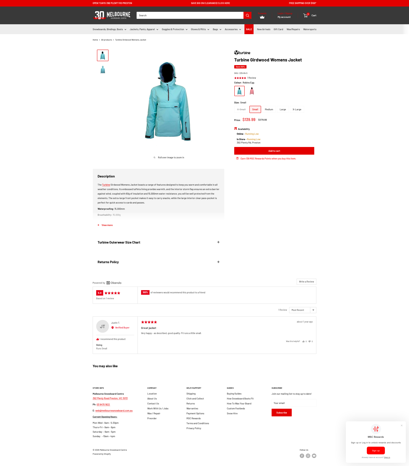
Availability (244, 129)
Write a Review (306, 281)
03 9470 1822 (103, 404)
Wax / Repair (153, 413)
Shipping (191, 393)
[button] (245, 77)
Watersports (309, 29)
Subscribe (281, 412)
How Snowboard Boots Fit (240, 398)
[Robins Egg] (239, 91)
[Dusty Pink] (252, 91)
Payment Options (195, 413)
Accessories (231, 29)
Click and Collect (195, 398)
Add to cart (274, 150)
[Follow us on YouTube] (314, 456)
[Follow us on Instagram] (308, 456)
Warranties (192, 408)
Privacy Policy (193, 428)
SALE (249, 29)
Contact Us (153, 403)
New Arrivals (263, 29)
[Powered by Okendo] (107, 283)
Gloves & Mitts (198, 29)
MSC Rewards (193, 418)
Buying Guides (234, 393)
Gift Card (278, 29)
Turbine (106, 184)
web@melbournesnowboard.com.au (114, 410)
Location (152, 393)
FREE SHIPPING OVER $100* (302, 3)
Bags (215, 29)
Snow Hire (232, 413)
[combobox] (190, 15)
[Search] (247, 15)
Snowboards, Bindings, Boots (108, 29)
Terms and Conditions (197, 423)
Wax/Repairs (293, 29)
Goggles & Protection (173, 29)
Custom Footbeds (236, 408)
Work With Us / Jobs (157, 408)
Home (95, 39)
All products (106, 39)
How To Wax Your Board (239, 403)
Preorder (152, 418)
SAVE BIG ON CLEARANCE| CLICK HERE (210, 3)
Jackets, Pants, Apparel (142, 29)
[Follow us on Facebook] (302, 456)
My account (284, 17)
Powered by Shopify (102, 454)
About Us (152, 398)
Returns (190, 403)
